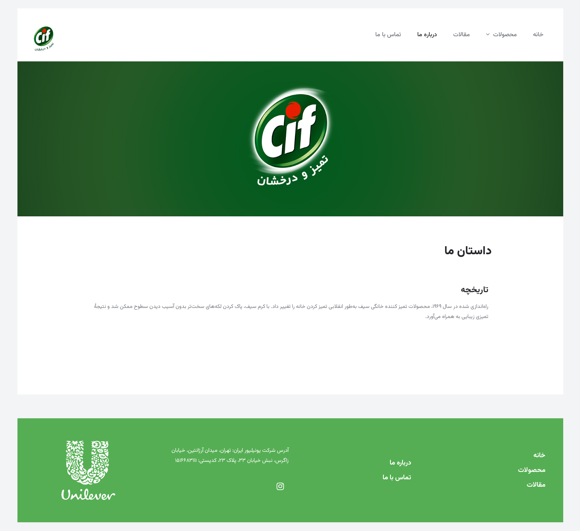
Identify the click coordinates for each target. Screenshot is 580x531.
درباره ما (400, 463)
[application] (489, 35)
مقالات (536, 485)
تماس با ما (397, 477)
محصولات (531, 470)
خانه (539, 455)
